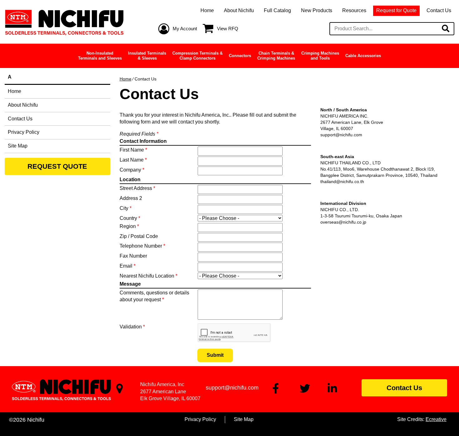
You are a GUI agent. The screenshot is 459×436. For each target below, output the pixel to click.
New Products (316, 10)
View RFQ (227, 28)
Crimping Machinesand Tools (320, 56)
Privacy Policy (23, 132)
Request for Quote (396, 10)
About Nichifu (239, 10)
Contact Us (439, 10)
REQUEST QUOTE (57, 166)
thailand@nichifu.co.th (342, 181)
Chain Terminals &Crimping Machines (276, 56)
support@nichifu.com (341, 134)
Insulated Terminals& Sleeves (147, 56)
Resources (354, 10)
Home (207, 10)
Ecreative (436, 419)
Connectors (240, 55)
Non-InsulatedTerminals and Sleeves (100, 56)
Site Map (17, 145)
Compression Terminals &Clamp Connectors (197, 56)
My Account (185, 28)
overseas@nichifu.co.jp (343, 222)
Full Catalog (277, 10)
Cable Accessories (363, 55)
